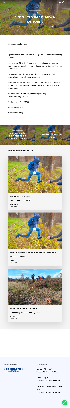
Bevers (12, 252)
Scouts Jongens (35, 12)
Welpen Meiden (51, 252)
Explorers (13, 308)
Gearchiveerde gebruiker (27, 27)
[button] (64, 402)
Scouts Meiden (25, 196)
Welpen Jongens (41, 252)
